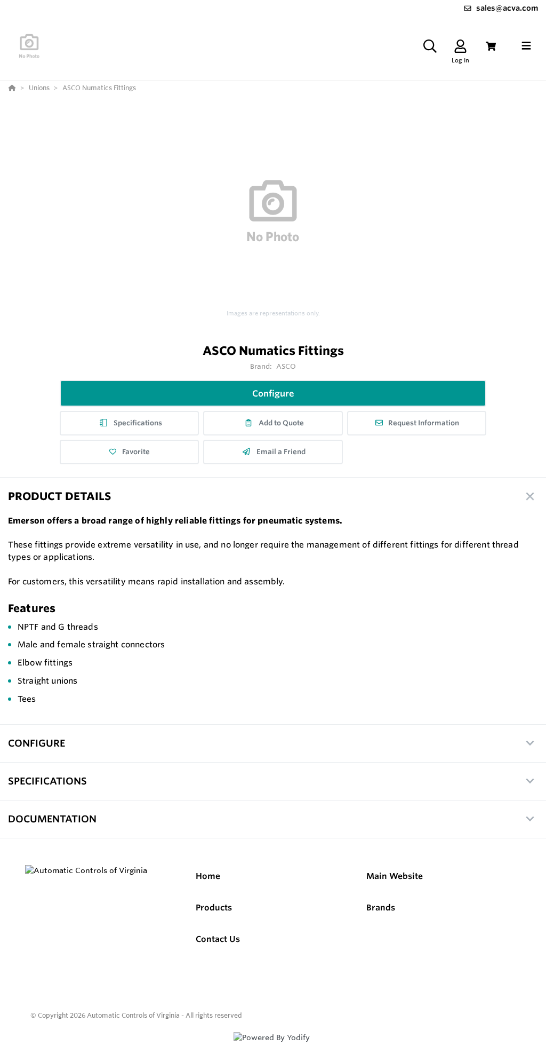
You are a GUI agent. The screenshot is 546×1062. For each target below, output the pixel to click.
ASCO (286, 366)
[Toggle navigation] (526, 45)
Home (208, 876)
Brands (380, 907)
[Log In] (460, 46)
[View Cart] (490, 46)
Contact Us (218, 939)
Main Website (394, 876)
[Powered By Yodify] (273, 1047)
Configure (273, 393)
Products (214, 907)
